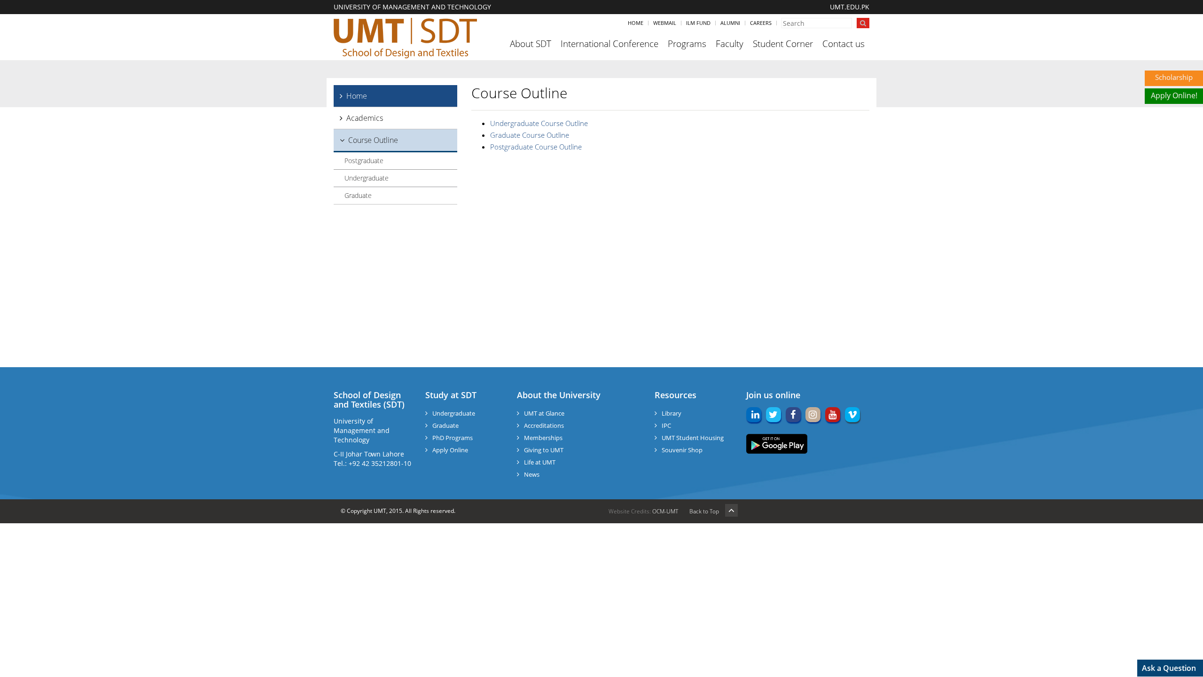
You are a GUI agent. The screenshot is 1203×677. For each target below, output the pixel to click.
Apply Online (450, 450)
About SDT (530, 44)
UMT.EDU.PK (849, 6)
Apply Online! (1174, 95)
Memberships (543, 437)
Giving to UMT (543, 450)
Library (671, 413)
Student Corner (783, 44)
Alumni (730, 22)
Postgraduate (363, 160)
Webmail (664, 22)
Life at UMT (539, 462)
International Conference (609, 44)
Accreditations (544, 425)
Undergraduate (366, 177)
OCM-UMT (665, 511)
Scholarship (1174, 77)
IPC (666, 425)
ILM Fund (698, 22)
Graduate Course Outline (529, 135)
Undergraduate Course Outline (539, 123)
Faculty (729, 44)
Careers (761, 22)
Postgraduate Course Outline (536, 146)
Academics (364, 118)
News (531, 474)
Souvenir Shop (682, 450)
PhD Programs (452, 437)
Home (635, 22)
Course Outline (373, 140)
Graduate (358, 195)
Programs (687, 44)
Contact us (843, 44)
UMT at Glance (544, 413)
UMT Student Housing (693, 437)
